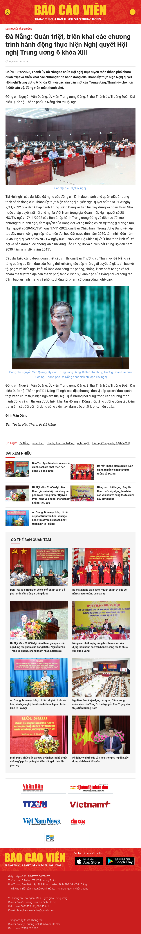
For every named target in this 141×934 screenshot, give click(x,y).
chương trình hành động (60, 443)
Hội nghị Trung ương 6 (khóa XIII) (111, 443)
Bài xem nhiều (19, 453)
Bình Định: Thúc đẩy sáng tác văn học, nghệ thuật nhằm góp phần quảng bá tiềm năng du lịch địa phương (38, 761)
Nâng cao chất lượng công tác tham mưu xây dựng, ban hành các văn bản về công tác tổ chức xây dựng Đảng (115, 493)
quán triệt (38, 443)
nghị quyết (83, 443)
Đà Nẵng (24, 443)
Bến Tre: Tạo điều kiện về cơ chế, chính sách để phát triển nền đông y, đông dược (51, 467)
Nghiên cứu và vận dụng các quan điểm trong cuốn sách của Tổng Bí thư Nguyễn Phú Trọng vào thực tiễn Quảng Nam (101, 704)
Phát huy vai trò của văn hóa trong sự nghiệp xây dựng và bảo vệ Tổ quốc (100, 759)
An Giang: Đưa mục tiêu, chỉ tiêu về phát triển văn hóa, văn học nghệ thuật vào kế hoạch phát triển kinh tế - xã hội (50, 518)
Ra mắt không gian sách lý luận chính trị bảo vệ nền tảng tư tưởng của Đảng (115, 469)
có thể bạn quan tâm (31, 540)
